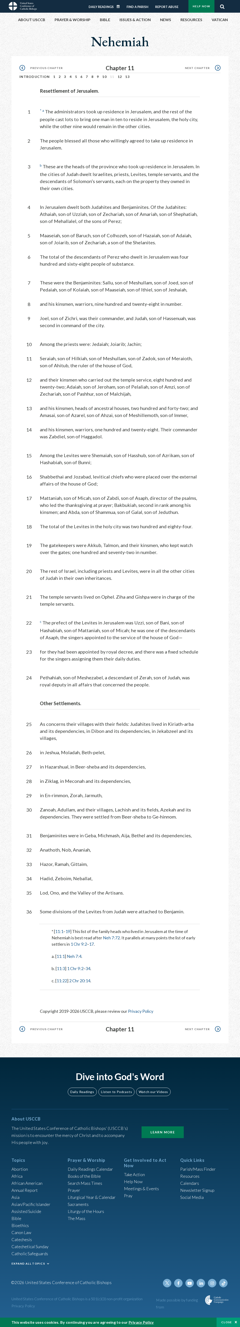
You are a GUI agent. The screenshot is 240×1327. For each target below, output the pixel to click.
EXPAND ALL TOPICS (28, 1263)
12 (120, 77)
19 (67, 931)
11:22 (61, 980)
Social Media (192, 1197)
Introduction (34, 77)
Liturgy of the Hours (86, 1211)
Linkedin (201, 1283)
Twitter (167, 1283)
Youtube (189, 1283)
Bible (16, 1218)
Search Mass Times (85, 1183)
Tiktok (223, 1283)
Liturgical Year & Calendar (92, 1197)
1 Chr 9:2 (79, 944)
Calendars (189, 1183)
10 (104, 77)
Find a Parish (137, 7)
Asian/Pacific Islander (30, 1204)
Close (226, 1322)
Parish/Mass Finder (198, 1169)
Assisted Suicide (26, 1211)
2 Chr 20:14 (79, 980)
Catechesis (21, 1239)
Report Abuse (166, 7)
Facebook (178, 1283)
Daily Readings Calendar (119, 6)
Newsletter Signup (197, 1190)
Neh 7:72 (111, 937)
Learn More (162, 1132)
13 (127, 77)
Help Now (201, 6)
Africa (16, 1176)
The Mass (76, 1218)
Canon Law (21, 1232)
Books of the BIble (84, 1176)
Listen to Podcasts (116, 1092)
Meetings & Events (141, 1188)
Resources (189, 1176)
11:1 (59, 931)
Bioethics (20, 1225)
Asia (15, 1197)
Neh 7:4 (74, 956)
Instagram (212, 1283)
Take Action (134, 1174)
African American (26, 1183)
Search (222, 5)
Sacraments (78, 1204)
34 (88, 968)
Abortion (19, 1169)
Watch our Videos (153, 1092)
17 (91, 944)
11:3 (61, 968)
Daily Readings (101, 7)
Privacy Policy (140, 1011)
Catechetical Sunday (30, 1246)
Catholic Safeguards (29, 1253)
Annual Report (24, 1190)
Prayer (74, 1190)
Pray (128, 1195)
